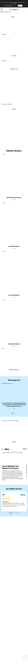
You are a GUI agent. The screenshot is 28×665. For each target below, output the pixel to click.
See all (25, 448)
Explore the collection (14, 369)
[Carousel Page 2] (13, 413)
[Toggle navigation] (1, 9)
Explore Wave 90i (14, 68)
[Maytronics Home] (14, 9)
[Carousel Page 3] (14, 413)
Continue (20, 5)
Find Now (14, 441)
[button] (9, 6)
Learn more (14, 55)
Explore (12, 16)
